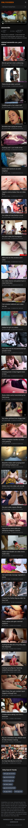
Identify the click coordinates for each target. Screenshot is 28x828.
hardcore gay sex (8, 781)
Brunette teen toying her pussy (12, 126)
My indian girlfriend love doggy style (13, 418)
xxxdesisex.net (14, 822)
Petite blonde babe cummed (11, 84)
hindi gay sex (18, 791)
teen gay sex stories (9, 773)
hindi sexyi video (15, 815)
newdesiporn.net (8, 819)
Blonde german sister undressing (12, 63)
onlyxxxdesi (7, 2)
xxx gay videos (8, 791)
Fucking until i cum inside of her (12, 147)
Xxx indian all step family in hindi (12, 215)
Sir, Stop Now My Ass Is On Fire (12, 761)
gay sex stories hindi (9, 788)
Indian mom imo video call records (13, 486)
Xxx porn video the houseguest (12, 236)
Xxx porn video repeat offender (12, 507)
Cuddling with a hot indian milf (12, 105)
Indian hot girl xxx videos (10, 327)
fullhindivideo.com (19, 819)
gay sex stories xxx (9, 777)
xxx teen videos (8, 784)
